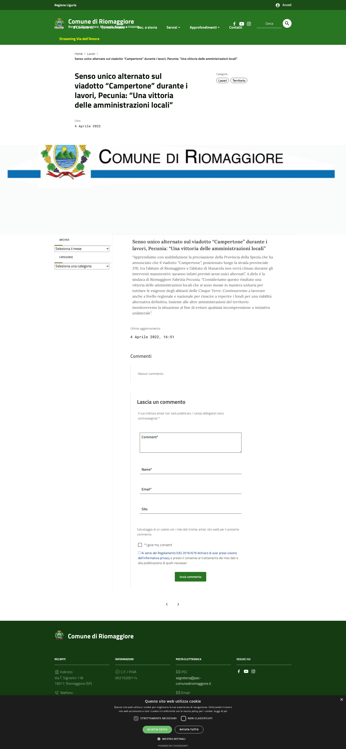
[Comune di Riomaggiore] (59, 635)
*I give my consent (158, 544)
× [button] (341, 699)
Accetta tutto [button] (157, 729)
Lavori (91, 53)
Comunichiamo (113, 27)
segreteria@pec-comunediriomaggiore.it (193, 680)
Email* (147, 489)
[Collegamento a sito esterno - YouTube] (246, 671)
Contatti (235, 27)
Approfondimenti (203, 27)
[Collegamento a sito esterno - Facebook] (238, 671)
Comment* (150, 437)
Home (59, 27)
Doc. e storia (147, 27)
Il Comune (81, 27)
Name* (147, 469)
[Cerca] (287, 23)
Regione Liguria (65, 5)
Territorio (239, 80)
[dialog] (173, 722)
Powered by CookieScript (173, 745)
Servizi (172, 27)
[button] (172, 738)
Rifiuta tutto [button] (189, 729)
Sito (145, 509)
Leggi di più (220, 711)
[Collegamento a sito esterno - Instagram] (253, 671)
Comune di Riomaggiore (101, 636)
